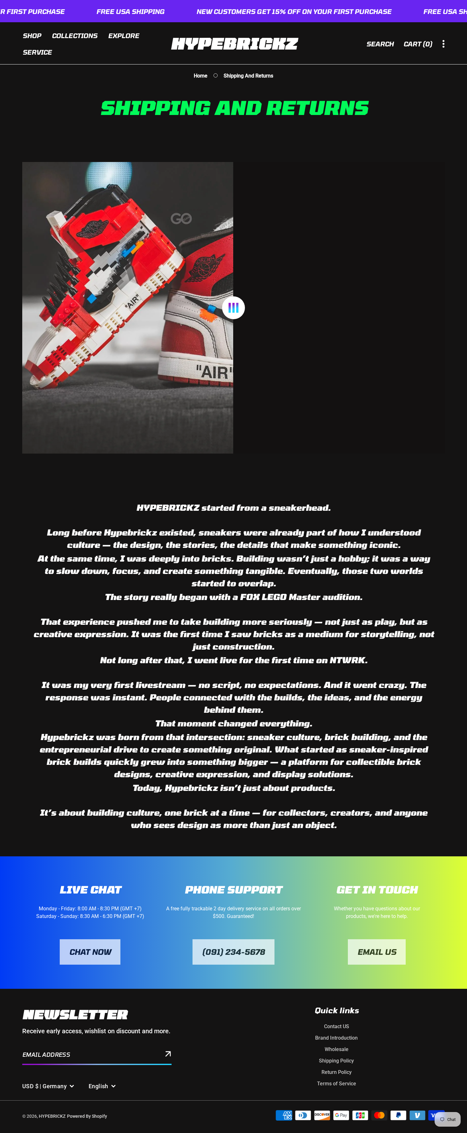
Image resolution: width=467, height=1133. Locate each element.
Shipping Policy (336, 1061)
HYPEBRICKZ (52, 1116)
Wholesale (337, 1049)
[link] (90, 952)
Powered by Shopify (87, 1116)
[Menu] (443, 44)
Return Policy (336, 1072)
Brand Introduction (336, 1038)
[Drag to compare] (233, 308)
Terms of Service (336, 1084)
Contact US (336, 1026)
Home (200, 76)
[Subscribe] (168, 1055)
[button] (419, 44)
